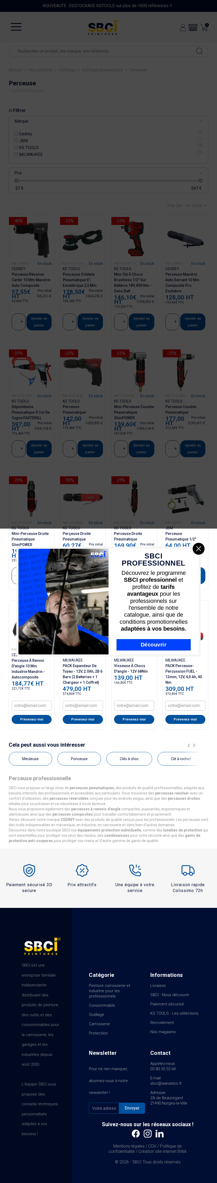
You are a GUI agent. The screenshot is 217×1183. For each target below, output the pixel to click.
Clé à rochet (181, 759)
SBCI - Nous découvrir (169, 994)
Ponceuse (79, 759)
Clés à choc (129, 759)
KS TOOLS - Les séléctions (174, 1013)
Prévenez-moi (31, 719)
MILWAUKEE (73, 660)
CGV (152, 1146)
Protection (98, 1033)
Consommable (102, 1005)
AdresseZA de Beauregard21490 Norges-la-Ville (168, 1098)
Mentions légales (128, 1146)
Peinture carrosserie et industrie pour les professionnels (109, 991)
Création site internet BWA (162, 1151)
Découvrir (154, 645)
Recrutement (162, 1022)
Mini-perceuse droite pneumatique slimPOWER (30, 539)
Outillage (96, 1014)
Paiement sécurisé (167, 1004)
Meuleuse (30, 759)
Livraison (158, 985)
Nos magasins (163, 1031)
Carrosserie (99, 1024)
